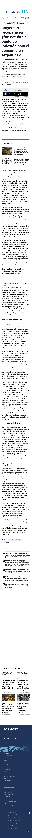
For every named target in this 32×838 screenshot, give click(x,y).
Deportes (6, 767)
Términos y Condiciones (10, 799)
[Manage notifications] (28, 831)
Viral (5, 785)
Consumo (18, 539)
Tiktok (12, 739)
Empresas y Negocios (9, 776)
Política (6, 758)
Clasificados (7, 796)
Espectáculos (7, 769)
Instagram (8, 739)
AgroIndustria (7, 780)
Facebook (5, 739)
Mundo (6, 771)
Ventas (11, 539)
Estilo (5, 778)
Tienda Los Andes (9, 794)
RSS (5, 803)
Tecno (5, 783)
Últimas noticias (8, 755)
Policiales (6, 765)
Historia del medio (9, 806)
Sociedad (6, 762)
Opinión (6, 774)
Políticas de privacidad (10, 801)
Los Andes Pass (8, 792)
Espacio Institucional (9, 787)
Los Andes (3, 18)
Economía (10, 18)
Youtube (19, 739)
